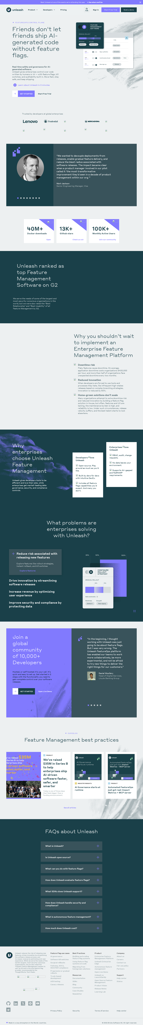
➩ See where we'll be (94, 2)
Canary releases (57, 984)
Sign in (96, 10)
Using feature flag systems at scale (80, 962)
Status (119, 981)
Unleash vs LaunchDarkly (100, 976)
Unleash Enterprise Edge (103, 962)
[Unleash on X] (23, 1003)
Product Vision (101, 985)
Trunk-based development (55, 977)
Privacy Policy (56, 1011)
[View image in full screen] (135, 611)
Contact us (121, 962)
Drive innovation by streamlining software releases (33, 582)
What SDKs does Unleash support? (63, 891)
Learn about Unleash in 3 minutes (34, 85)
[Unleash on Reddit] (8, 1010)
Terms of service (102, 1011)
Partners (120, 969)
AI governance (56, 956)
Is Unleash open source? (58, 857)
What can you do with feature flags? (64, 868)
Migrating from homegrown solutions (81, 968)
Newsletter (77, 994)
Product (31, 10)
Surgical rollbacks (57, 962)
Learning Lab (100, 992)
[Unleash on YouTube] (38, 1003)
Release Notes (100, 988)
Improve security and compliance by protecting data (35, 604)
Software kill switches (59, 959)
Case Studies (78, 991)
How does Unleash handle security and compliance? (65, 904)
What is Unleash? (54, 846)
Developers (47, 10)
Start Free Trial (110, 10)
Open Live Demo (101, 972)
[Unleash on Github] (8, 1003)
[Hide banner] (140, 2)
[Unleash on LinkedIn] (16, 1003)
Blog (74, 984)
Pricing (63, 10)
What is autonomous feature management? (68, 916)
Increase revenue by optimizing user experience (32, 593)
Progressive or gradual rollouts (59, 972)
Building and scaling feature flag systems (81, 957)
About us (120, 956)
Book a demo (129, 10)
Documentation (79, 978)
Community (77, 987)
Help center (121, 978)
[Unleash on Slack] (30, 1003)
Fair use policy (122, 966)
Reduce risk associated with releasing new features (37, 555)
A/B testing (55, 981)
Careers (120, 959)
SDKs (75, 981)
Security (76, 1011)
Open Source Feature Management (103, 981)
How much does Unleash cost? (61, 928)
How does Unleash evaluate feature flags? (67, 880)
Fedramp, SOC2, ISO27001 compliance (59, 967)
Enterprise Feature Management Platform (104, 957)
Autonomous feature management (103, 968)
